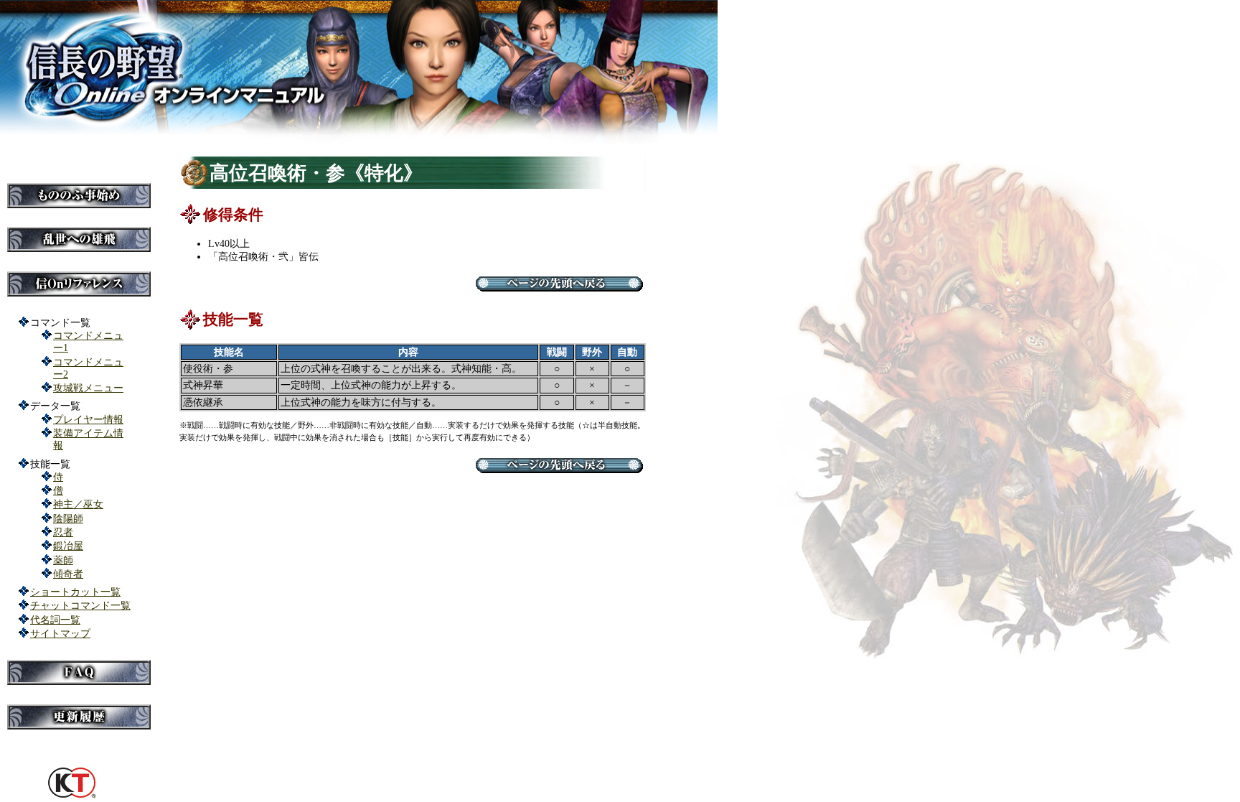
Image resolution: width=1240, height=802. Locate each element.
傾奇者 (68, 573)
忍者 (63, 532)
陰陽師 (68, 518)
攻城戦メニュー (88, 387)
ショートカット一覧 (75, 591)
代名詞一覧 (55, 619)
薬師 (63, 560)
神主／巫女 (78, 504)
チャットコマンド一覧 (80, 605)
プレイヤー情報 (88, 419)
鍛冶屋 (68, 545)
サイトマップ (60, 633)
